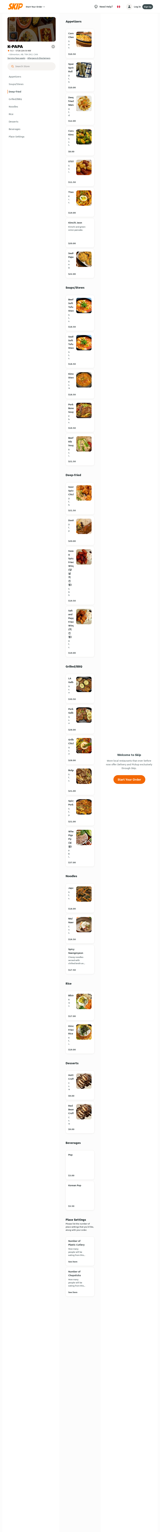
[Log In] (129, 7)
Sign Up (147, 6)
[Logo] (16, 6)
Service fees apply (16, 58)
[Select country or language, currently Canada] (118, 6)
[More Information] (53, 46)
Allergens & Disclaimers (38, 58)
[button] (32, 76)
